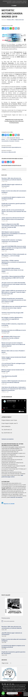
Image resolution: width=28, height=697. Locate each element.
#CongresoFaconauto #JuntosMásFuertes (11, 146)
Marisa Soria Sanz (19, 19)
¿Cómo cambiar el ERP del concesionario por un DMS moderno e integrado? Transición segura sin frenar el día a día (14, 292)
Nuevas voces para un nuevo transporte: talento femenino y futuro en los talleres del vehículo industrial (13, 344)
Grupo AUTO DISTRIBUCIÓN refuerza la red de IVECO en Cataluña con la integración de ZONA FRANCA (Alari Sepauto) (14, 248)
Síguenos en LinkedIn (9, 503)
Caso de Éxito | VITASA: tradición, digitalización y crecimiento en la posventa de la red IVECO (14, 262)
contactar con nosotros (16, 497)
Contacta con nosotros (7, 439)
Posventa (17, 141)
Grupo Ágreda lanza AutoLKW (9, 376)
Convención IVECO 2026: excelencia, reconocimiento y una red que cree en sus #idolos (12, 270)
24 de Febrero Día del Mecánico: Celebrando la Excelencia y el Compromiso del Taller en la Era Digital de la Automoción (14, 388)
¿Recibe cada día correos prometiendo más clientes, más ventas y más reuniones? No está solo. (14, 211)
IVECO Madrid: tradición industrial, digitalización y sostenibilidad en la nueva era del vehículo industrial (14, 233)
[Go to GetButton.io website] (3, 695)
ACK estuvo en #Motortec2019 (9, 151)
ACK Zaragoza (14, 139)
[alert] (14, 621)
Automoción (12, 137)
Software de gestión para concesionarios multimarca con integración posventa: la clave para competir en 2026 (14, 300)
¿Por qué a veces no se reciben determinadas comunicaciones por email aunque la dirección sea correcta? (14, 284)
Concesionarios (5, 141)
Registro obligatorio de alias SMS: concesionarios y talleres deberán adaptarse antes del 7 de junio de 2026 (13, 225)
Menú (14, 5)
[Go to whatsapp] (3, 693)
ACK (8, 137)
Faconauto (11, 141)
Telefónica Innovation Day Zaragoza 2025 (12, 312)
